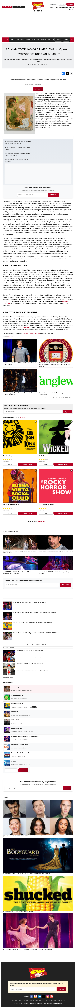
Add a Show (23, 770)
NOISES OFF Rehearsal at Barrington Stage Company (32, 657)
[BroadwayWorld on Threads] (47, 996)
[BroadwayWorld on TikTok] (43, 996)
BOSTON (38, 11)
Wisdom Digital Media (33, 1003)
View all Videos (8, 677)
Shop (48, 39)
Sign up (67, 788)
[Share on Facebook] (63, 73)
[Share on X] (67, 73)
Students (43, 39)
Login (66, 39)
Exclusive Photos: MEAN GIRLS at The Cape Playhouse (17, 160)
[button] (72, 39)
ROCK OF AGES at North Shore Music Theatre (30, 650)
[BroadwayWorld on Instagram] (35, 996)
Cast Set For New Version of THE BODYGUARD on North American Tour (27, 874)
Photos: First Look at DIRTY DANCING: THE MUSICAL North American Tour (27, 949)
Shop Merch (8, 6)
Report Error (61, 1000)
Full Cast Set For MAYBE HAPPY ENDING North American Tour (23, 836)
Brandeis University (24, 327)
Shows (22, 39)
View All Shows (11, 770)
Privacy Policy (57, 1003)
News (17, 39)
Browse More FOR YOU (36, 645)
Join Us (32, 1000)
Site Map (53, 1000)
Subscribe (65, 585)
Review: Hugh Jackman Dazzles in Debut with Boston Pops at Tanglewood (18, 142)
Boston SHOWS (8, 682)
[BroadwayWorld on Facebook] (31, 996)
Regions (47, 1000)
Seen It (10, 464)
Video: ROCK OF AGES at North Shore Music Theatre (17, 148)
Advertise (14, 1000)
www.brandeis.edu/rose (31, 333)
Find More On (36, 521)
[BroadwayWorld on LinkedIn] (39, 996)
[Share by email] (71, 73)
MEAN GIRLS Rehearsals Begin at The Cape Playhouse (33, 670)
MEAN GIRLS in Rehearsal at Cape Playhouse (30, 663)
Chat (33, 39)
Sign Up (38, 89)
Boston (12, 39)
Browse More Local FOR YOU (59, 398)
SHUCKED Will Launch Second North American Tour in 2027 (23, 911)
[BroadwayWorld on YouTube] (51, 996)
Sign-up (62, 4)
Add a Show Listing (19, 6)
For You (10, 337)
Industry (28, 39)
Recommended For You (10, 597)
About (20, 1000)
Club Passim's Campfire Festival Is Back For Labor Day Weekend (17, 154)
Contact (25, 1000)
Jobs (37, 39)
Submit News (39, 1000)
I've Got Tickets (27, 464)
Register (58, 39)
